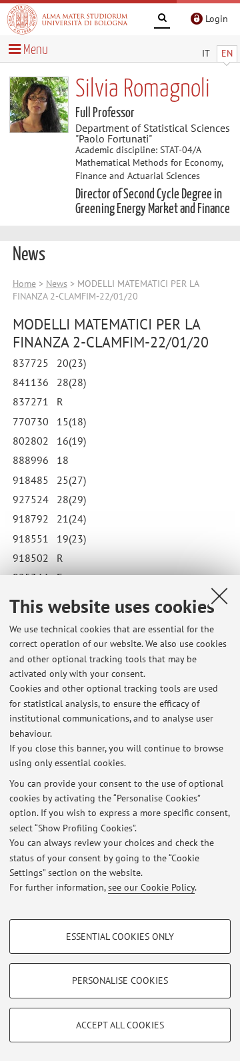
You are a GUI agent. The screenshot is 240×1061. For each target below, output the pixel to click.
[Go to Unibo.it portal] (67, 19)
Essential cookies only (120, 937)
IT (206, 53)
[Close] (219, 595)
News (56, 284)
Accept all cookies (120, 1025)
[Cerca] (162, 20)
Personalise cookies (120, 980)
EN (227, 53)
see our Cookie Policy (151, 887)
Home (24, 284)
